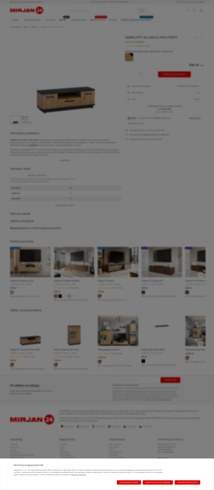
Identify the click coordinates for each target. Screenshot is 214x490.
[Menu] (210, 485)
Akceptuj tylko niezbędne (158, 482)
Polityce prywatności (78, 475)
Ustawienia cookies (129, 482)
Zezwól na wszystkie (187, 482)
